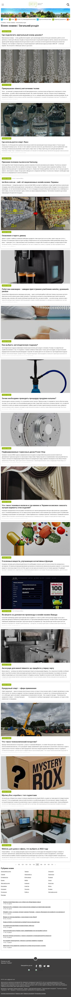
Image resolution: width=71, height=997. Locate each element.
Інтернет (27, 883)
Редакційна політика (40, 993)
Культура (51, 883)
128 (41, 864)
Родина (50, 889)
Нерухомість (28, 874)
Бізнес (3, 880)
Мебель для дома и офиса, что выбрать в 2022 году (25, 849)
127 (37, 864)
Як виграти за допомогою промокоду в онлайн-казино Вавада (29, 615)
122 (19, 864)
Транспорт (51, 874)
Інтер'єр (27, 886)
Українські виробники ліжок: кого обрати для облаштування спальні (22, 902)
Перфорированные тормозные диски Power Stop (23, 452)
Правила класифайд (29, 993)
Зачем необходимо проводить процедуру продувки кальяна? (29, 398)
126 (34, 864)
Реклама (3, 895)
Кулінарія (3, 889)
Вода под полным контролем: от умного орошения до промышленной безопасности (27, 935)
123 (23, 864)
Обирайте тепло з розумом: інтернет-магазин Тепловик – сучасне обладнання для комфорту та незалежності (34, 912)
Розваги (50, 877)
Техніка (27, 871)
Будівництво (4, 877)
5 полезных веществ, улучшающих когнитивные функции (27, 561)
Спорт (50, 880)
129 (45, 864)
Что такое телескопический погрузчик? (19, 742)
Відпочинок (28, 877)
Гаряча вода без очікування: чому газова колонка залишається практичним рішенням (27, 907)
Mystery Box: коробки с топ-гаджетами (19, 795)
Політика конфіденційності (8, 993)
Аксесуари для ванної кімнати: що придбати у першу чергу (28, 668)
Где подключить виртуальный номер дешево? (22, 35)
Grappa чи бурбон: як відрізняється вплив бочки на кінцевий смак (21, 922)
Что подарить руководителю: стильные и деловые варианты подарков (23, 940)
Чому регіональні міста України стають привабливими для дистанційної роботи (25, 930)
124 (26, 864)
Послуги (27, 889)
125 (30, 864)
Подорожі (4, 892)
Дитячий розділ (52, 892)
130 (48, 864)
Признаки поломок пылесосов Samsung (19, 162)
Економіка (4, 886)
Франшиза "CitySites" (6, 963)
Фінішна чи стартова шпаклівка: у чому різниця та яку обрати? (20, 917)
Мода (49, 886)
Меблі (26, 880)
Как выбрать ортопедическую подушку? (20, 345)
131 (52, 864)
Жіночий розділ (5, 883)
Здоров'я (51, 871)
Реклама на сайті (5, 961)
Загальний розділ (6, 871)
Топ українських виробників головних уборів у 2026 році (18, 925)
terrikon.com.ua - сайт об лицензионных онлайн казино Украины (30, 182)
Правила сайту (19, 993)
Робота (27, 892)
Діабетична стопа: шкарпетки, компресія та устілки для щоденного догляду (24, 945)
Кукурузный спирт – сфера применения (19, 688)
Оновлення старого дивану (14, 235)
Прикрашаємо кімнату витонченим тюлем (20, 88)
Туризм (3, 874)
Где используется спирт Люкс (15, 142)
